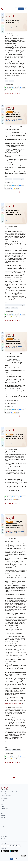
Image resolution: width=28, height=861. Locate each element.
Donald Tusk (14, 307)
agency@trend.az (4, 800)
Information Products (5, 827)
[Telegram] (14, 845)
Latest (2, 806)
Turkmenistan (8, 179)
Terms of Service (4, 833)
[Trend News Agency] (4, 788)
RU (16, 858)
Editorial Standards (5, 819)
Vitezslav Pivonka (16, 749)
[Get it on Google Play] (14, 851)
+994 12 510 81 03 (4, 798)
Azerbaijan (21, 305)
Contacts (3, 817)
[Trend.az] (5, 9)
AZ (14, 858)
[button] (2, 14)
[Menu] (25, 9)
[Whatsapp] (2, 845)
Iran (6, 80)
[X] (8, 845)
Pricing (2, 826)
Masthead (3, 815)
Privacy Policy (4, 834)
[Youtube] (11, 845)
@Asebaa (22, 744)
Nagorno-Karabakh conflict (11, 305)
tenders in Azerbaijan (18, 179)
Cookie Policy (3, 838)
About (2, 813)
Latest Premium (4, 808)
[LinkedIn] (16, 845)
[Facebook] (5, 845)
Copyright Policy (4, 836)
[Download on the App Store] (5, 851)
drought (11, 80)
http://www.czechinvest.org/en (13, 703)
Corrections (3, 821)
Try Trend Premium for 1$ (13, 93)
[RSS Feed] (19, 845)
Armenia (7, 307)
